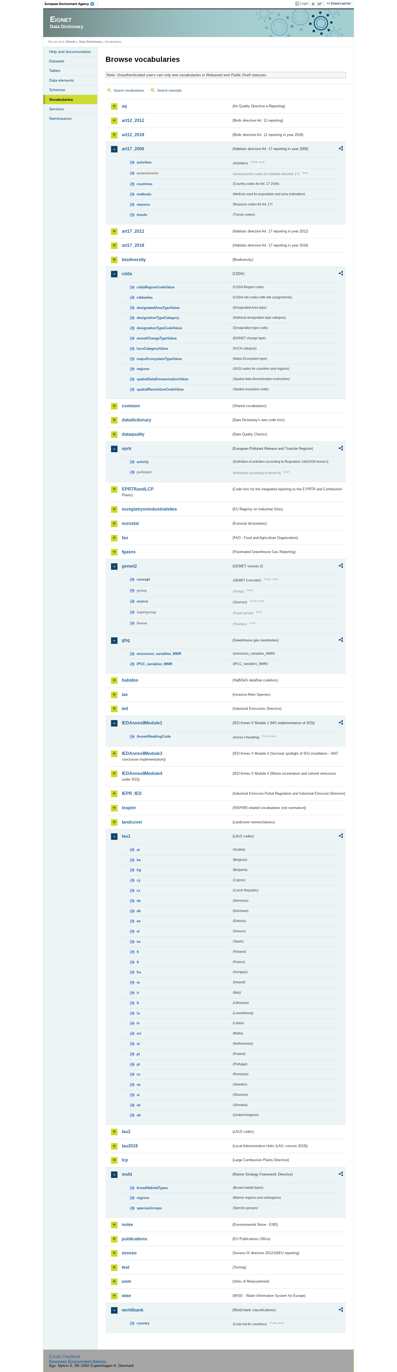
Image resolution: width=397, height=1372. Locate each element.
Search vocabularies (129, 90)
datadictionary (136, 420)
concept (143, 579)
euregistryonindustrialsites (149, 509)
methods (144, 194)
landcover (132, 822)
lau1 (126, 836)
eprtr (127, 448)
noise (127, 1224)
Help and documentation (70, 51)
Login (304, 3)
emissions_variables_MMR (159, 654)
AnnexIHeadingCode (154, 736)
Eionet (70, 41)
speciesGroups (149, 1208)
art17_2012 (133, 231)
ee (138, 921)
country (143, 1323)
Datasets (56, 61)
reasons (143, 204)
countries (144, 184)
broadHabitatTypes (152, 1188)
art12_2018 (133, 134)
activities (144, 162)
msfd (127, 1174)
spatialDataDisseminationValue (162, 379)
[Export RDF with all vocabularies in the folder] (341, 149)
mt (139, 1033)
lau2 (126, 1131)
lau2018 (130, 1146)
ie (138, 982)
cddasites (145, 297)
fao (125, 537)
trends (142, 215)
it (138, 993)
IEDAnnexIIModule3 (142, 753)
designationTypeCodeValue (159, 328)
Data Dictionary (90, 41)
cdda (127, 273)
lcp (125, 1160)
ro (138, 1074)
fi (138, 952)
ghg (126, 640)
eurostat (130, 523)
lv (138, 1023)
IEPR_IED (132, 793)
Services (56, 109)
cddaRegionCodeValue (155, 287)
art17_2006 (133, 148)
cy (138, 880)
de (139, 901)
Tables (54, 70)
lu (138, 1013)
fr (138, 962)
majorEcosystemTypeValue (159, 359)
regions (143, 369)
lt (138, 1003)
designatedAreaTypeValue (158, 308)
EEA (71, 3)
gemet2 (129, 566)
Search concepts (169, 90)
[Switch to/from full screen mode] (321, 3)
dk (139, 911)
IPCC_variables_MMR (154, 664)
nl (138, 1044)
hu (139, 972)
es (138, 942)
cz (138, 890)
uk (139, 1115)
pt (138, 1064)
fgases (129, 552)
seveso (129, 1253)
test (125, 1267)
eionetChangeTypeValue (157, 338)
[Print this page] (314, 3)
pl (138, 1054)
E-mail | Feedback (64, 1356)
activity (143, 462)
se (138, 1085)
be (139, 860)
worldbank (132, 1310)
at (138, 850)
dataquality (133, 434)
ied (125, 708)
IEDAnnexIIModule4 (142, 773)
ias (125, 694)
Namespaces (60, 118)
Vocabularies (61, 99)
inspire (129, 807)
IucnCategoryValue (152, 349)
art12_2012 (133, 120)
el (138, 931)
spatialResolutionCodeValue (160, 389)
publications (134, 1239)
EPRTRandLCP (138, 489)
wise (126, 1295)
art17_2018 (133, 245)
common (131, 406)
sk (138, 1105)
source (142, 601)
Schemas (57, 90)
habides (130, 680)
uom (126, 1281)
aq (124, 106)
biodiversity (134, 259)
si (138, 1095)
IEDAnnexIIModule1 (142, 723)
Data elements (61, 80)
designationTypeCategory (158, 318)
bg (139, 870)
